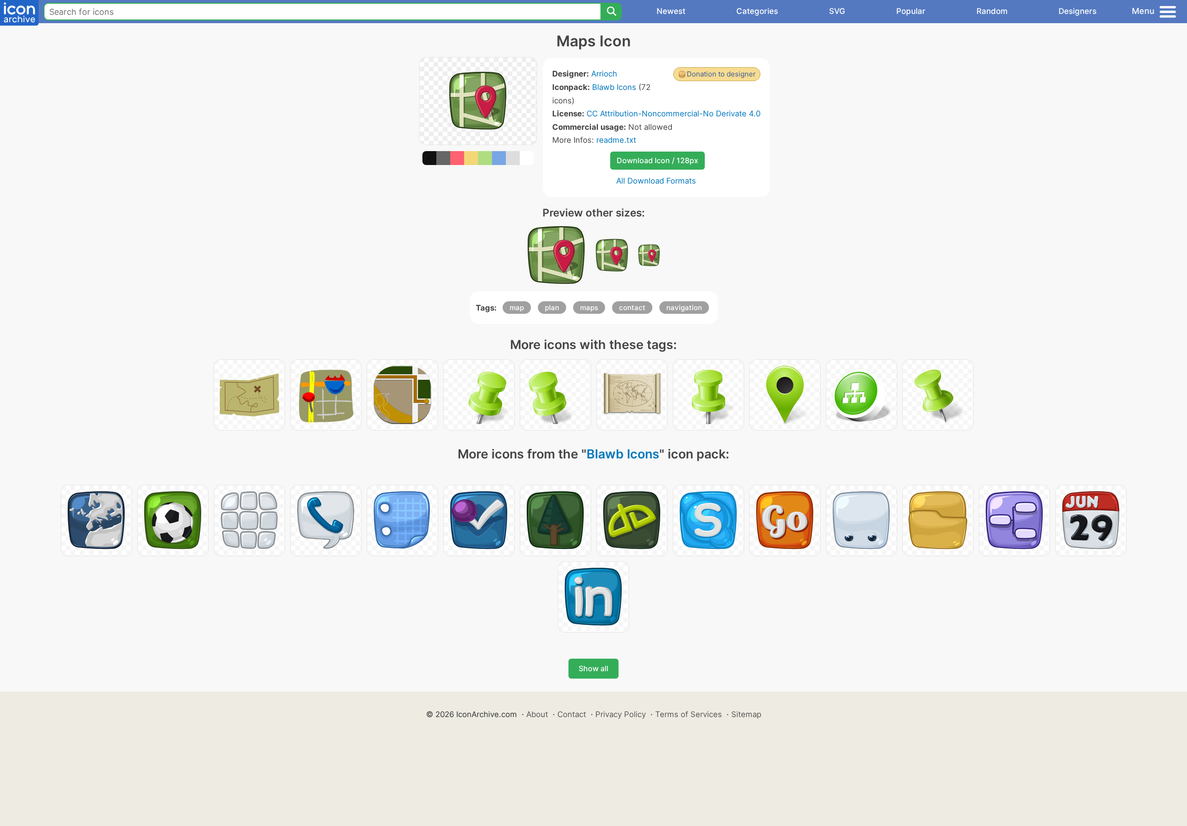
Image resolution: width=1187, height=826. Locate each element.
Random (992, 11)
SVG (837, 11)
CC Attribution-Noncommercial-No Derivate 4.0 (673, 113)
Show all (593, 668)
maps (589, 307)
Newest (671, 11)
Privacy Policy (620, 714)
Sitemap (746, 714)
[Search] (611, 11)
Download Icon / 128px (657, 160)
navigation (684, 307)
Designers (1078, 11)
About (537, 714)
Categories (757, 11)
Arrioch (604, 73)
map (517, 307)
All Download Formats (656, 180)
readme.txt (616, 140)
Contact (571, 714)
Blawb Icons (614, 87)
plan (552, 307)
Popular (910, 11)
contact (632, 307)
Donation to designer (721, 74)
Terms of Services (688, 714)
